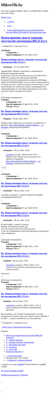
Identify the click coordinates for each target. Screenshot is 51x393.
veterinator (10, 265)
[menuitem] (8, 26)
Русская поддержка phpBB (12, 371)
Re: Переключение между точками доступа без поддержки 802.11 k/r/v (24, 112)
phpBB (20, 364)
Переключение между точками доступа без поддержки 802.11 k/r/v (24, 39)
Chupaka (9, 155)
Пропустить (6, 17)
